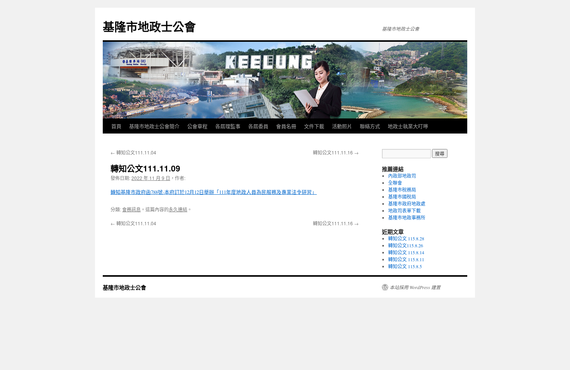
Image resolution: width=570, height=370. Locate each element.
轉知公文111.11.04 (133, 152)
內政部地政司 (402, 176)
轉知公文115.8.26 (405, 245)
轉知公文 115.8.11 (406, 259)
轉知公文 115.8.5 (405, 266)
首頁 (116, 126)
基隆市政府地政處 (406, 203)
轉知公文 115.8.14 (406, 252)
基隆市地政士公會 (149, 26)
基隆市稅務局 (402, 190)
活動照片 (342, 126)
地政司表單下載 (404, 210)
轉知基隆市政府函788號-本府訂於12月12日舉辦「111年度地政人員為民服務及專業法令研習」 (214, 191)
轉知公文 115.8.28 (406, 238)
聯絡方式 (370, 126)
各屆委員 (258, 126)
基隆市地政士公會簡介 (154, 126)
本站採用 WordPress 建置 (415, 287)
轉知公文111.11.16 (336, 152)
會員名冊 (286, 126)
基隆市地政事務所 (406, 217)
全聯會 (395, 183)
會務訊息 (131, 209)
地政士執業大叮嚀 (408, 126)
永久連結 (178, 209)
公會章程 (197, 126)
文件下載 (314, 126)
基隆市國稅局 (402, 197)
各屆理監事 (227, 126)
